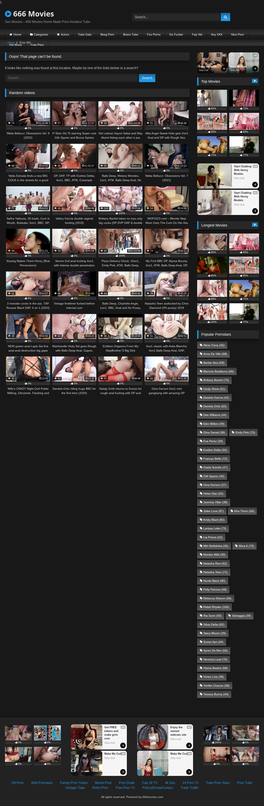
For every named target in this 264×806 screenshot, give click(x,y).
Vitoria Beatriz (215, 668)
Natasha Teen (215, 572)
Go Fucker (176, 34)
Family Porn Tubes (74, 783)
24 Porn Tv (191, 783)
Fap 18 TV (150, 783)
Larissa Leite (214, 528)
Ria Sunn (212, 615)
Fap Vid (197, 34)
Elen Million (213, 423)
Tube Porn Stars (218, 783)
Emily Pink (245, 432)
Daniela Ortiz (214, 406)
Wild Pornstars (42, 783)
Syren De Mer (215, 650)
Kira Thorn (244, 511)
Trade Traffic (189, 787)
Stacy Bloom (214, 633)
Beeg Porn (107, 34)
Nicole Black (214, 580)
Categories (41, 34)
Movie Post (103, 783)
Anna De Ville (215, 353)
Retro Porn (100, 787)
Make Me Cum (238, 66)
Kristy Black (214, 519)
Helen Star (213, 493)
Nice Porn (237, 34)
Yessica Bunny (216, 694)
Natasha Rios (215, 563)
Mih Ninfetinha (215, 546)
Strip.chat (203, 70)
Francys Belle (215, 458)
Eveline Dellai (215, 450)
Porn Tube (244, 783)
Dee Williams (214, 415)
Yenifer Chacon (216, 685)
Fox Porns (153, 34)
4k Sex (170, 783)
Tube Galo (85, 34)
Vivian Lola (213, 676)
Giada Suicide (215, 467)
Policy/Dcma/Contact (157, 787)
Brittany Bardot (216, 380)
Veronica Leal (215, 659)
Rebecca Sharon (217, 598)
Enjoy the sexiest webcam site (209, 66)
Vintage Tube (75, 787)
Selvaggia (241, 615)
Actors (65, 34)
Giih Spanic (213, 476)
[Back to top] (251, 794)
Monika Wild (214, 554)
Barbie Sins (213, 362)
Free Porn (37, 44)
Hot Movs (15, 44)
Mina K (246, 546)
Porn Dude (127, 783)
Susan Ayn (213, 641)
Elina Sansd (214, 432)
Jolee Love (213, 511)
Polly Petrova (215, 589)
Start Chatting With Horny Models (243, 170)
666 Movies (32, 14)
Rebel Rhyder (216, 607)
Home (17, 34)
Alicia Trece (214, 345)
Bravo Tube (130, 34)
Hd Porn (18, 783)
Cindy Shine (214, 389)
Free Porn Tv (125, 787)
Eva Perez (213, 441)
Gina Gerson (214, 484)
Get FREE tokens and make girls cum (111, 733)
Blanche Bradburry (218, 371)
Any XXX (216, 34)
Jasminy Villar (215, 502)
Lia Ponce (213, 537)
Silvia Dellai (213, 624)
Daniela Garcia (216, 397)
